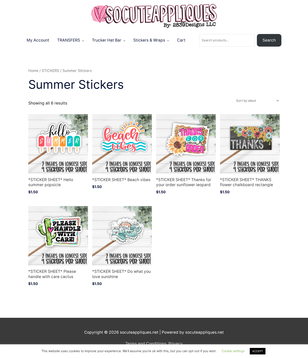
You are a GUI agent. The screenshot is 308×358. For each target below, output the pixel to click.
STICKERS (50, 70)
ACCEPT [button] (257, 351)
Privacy (175, 343)
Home (33, 70)
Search (269, 40)
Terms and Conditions (145, 343)
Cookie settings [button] (233, 351)
